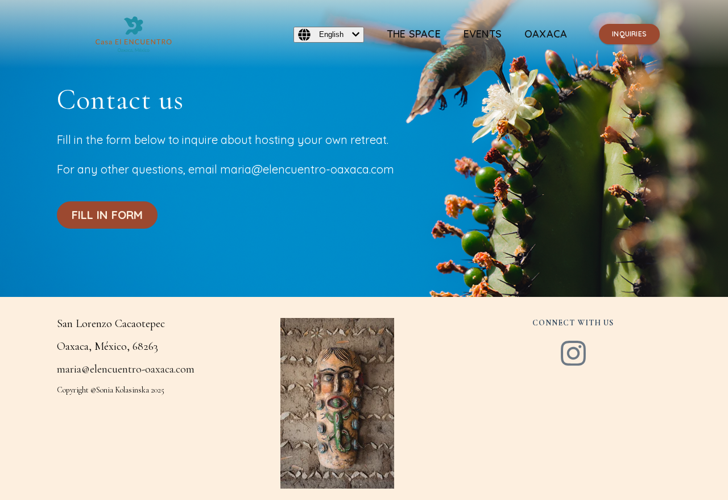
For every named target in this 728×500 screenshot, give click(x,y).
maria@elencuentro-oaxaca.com (126, 369)
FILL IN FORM (107, 215)
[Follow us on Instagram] (573, 355)
